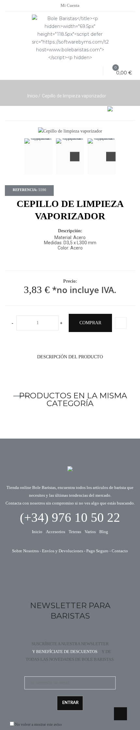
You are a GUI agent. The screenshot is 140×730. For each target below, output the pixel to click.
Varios (90, 531)
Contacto (120, 550)
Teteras (75, 531)
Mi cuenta (70, 5)
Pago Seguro (97, 550)
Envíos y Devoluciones (62, 550)
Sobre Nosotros (25, 550)
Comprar (90, 322)
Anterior (74, 156)
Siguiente (111, 156)
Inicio (32, 95)
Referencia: (25, 190)
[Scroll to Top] (120, 713)
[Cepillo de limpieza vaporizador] (38, 156)
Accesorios (55, 531)
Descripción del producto (70, 356)
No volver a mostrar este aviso (38, 724)
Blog (103, 531)
